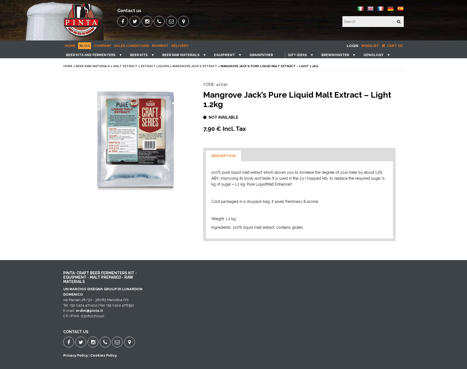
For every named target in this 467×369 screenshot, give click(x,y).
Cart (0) (394, 46)
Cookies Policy (103, 355)
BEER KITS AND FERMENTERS (90, 55)
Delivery (179, 46)
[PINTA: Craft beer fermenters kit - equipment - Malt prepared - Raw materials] (82, 37)
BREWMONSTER (335, 55)
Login (352, 46)
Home (70, 46)
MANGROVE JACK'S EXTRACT (194, 66)
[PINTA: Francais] (380, 11)
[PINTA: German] (390, 11)
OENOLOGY (373, 55)
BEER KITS (139, 55)
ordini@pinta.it (89, 311)
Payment (160, 46)
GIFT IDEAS (297, 55)
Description (223, 156)
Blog (84, 46)
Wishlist (370, 46)
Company (102, 46)
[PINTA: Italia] (360, 11)
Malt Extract (125, 66)
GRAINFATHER (261, 55)
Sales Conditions (131, 46)
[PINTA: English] (370, 11)
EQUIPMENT (224, 55)
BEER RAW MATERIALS (180, 55)
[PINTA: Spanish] (400, 11)
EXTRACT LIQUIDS (155, 66)
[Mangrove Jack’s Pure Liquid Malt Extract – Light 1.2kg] (134, 142)
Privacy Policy (75, 355)
